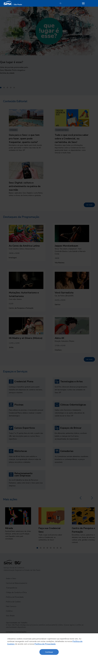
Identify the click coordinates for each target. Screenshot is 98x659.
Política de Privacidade (45, 644)
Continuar (49, 652)
